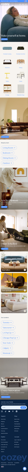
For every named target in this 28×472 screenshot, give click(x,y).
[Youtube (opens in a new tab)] (9, 411)
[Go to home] (5, 4)
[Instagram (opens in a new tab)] (2, 411)
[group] (14, 407)
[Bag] (23, 4)
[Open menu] (26, 4)
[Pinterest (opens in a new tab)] (13, 411)
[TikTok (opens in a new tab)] (6, 411)
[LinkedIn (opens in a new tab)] (16, 411)
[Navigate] (25, 270)
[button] (25, 1)
